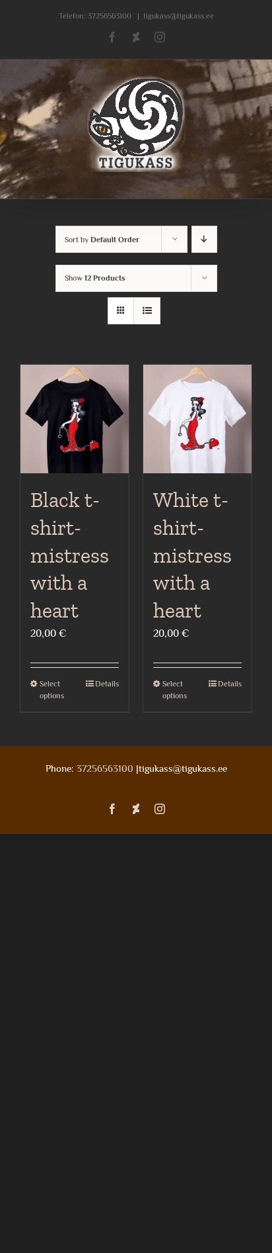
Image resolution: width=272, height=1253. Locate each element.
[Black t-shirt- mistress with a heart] (74, 419)
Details (107, 683)
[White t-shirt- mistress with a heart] (197, 419)
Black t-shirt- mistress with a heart (69, 554)
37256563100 (109, 16)
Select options (52, 689)
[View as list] (147, 311)
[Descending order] (204, 239)
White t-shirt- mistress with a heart (192, 554)
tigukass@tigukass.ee (178, 16)
